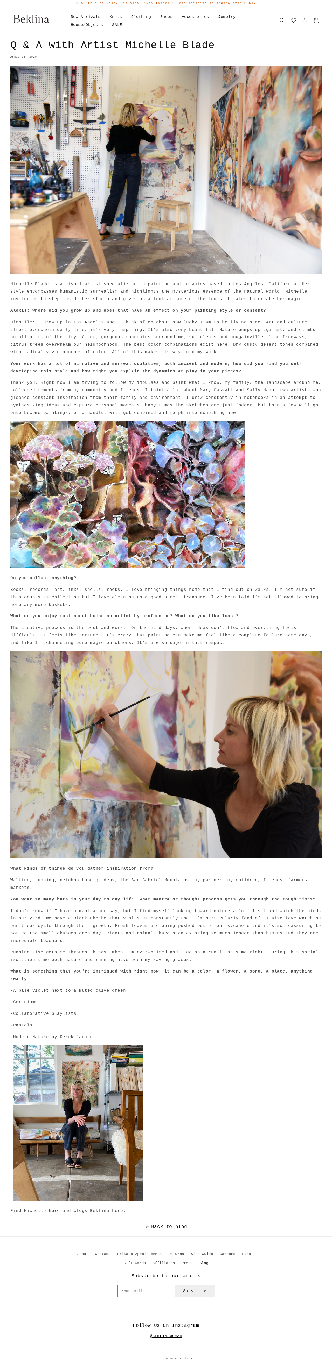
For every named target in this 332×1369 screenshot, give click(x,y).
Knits (116, 17)
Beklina (186, 1358)
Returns (176, 1254)
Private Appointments (139, 1254)
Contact (102, 1254)
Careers (227, 1254)
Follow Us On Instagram (166, 1325)
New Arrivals (86, 17)
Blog (203, 1263)
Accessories (195, 17)
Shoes (166, 17)
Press (187, 1263)
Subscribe (194, 1291)
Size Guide (202, 1254)
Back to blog (169, 1226)
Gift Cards (135, 1263)
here (54, 1211)
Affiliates (164, 1263)
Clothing (141, 17)
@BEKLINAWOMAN (166, 1336)
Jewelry (227, 17)
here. (119, 1211)
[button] (282, 20)
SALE (117, 25)
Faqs (246, 1254)
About (82, 1254)
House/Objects (87, 25)
